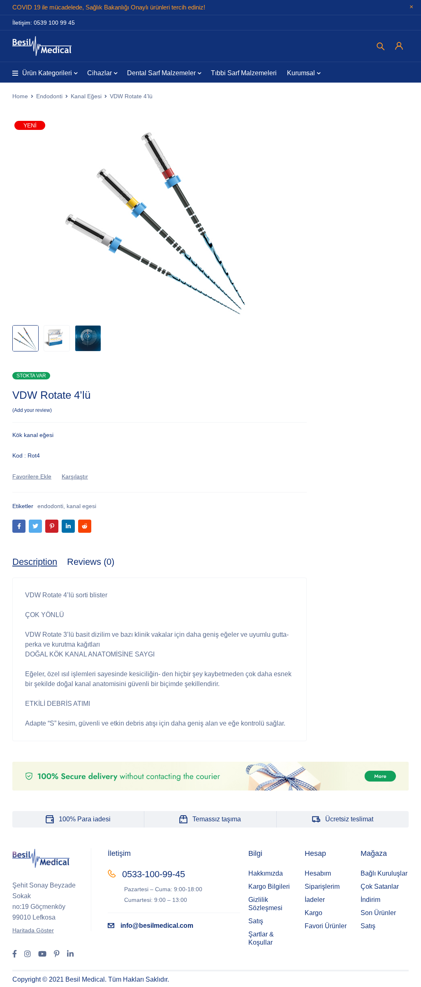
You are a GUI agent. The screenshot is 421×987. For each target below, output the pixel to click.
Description (34, 562)
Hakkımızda (265, 873)
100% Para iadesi (85, 819)
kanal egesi (81, 506)
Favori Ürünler (326, 925)
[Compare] (75, 476)
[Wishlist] (31, 476)
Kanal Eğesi (86, 96)
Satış (255, 921)
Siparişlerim (322, 886)
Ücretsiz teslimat (349, 819)
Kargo (313, 912)
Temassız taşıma (216, 819)
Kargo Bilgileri (269, 886)
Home (20, 96)
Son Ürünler (378, 912)
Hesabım (318, 873)
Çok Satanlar (380, 886)
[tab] (34, 562)
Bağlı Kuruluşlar (384, 873)
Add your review (32, 410)
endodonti (50, 506)
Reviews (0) (90, 562)
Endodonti (49, 96)
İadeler (315, 899)
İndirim (370, 899)
